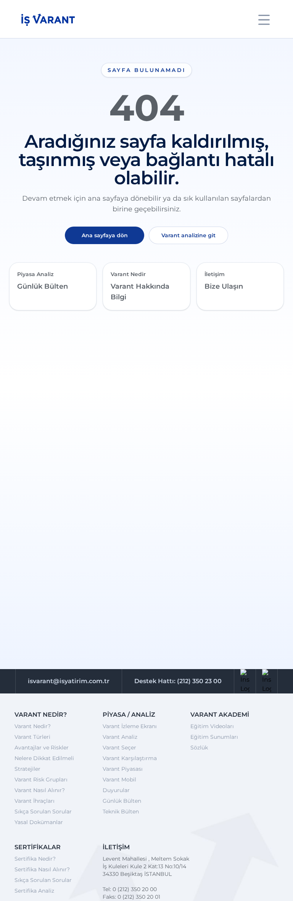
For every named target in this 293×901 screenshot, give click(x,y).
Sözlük (199, 747)
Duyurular (116, 790)
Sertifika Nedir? (35, 858)
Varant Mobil (119, 779)
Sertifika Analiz (34, 890)
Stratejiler (27, 768)
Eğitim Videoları (212, 726)
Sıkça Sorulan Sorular (43, 811)
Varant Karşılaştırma (130, 758)
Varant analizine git (188, 235)
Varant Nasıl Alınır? (39, 790)
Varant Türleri (32, 736)
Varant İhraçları (34, 800)
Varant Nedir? (32, 726)
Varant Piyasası (123, 768)
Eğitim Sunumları (214, 736)
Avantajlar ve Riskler (41, 747)
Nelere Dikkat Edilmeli (44, 758)
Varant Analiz (120, 736)
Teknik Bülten (121, 811)
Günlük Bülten (122, 800)
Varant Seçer (119, 747)
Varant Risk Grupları (41, 779)
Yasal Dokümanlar (38, 822)
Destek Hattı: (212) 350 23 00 (178, 681)
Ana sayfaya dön (105, 235)
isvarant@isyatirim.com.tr (68, 681)
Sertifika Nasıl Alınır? (42, 869)
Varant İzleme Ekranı (130, 726)
